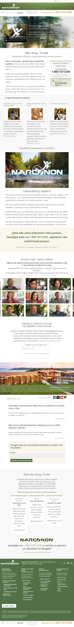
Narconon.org (61, 577)
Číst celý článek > (60, 419)
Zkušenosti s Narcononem (7, 594)
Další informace (44, 579)
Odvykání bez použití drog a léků (13, 104)
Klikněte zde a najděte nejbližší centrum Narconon (60, 75)
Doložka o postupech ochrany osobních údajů (19, 612)
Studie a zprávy (27, 597)
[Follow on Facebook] (54, 397)
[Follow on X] (58, 397)
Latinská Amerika (62, 586)
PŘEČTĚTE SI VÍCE (9, 136)
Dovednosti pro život (59, 104)
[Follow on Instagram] (65, 397)
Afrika (59, 591)
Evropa (59, 582)
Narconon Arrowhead (59, 388)
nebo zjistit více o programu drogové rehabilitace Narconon (36, 247)
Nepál (59, 588)
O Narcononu (27, 8)
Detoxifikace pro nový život (36, 104)
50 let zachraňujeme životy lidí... (27, 588)
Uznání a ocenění (28, 595)
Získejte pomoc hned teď (32, 12)
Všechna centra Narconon (36, 353)
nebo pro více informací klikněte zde (37, 552)
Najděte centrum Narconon (36, 345)
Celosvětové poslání (27, 583)
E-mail (12, 452)
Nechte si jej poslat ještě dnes (21, 460)
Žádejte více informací (44, 585)
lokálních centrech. (54, 341)
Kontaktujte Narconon (44, 589)
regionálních (42, 341)
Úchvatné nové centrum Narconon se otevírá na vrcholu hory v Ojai (37, 407)
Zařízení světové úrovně (28, 592)
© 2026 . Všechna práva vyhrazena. (15, 611)
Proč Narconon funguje (39, 8)
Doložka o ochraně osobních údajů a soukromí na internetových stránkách (47, 611)
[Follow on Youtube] (61, 397)
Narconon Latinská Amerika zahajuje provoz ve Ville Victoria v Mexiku (34, 426)
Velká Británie (61, 584)
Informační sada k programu (46, 582)
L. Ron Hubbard (26, 599)
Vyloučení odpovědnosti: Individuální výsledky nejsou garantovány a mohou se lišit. (50, 612)
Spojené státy (61, 579)
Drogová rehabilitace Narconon (9, 581)
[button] (37, 606)
